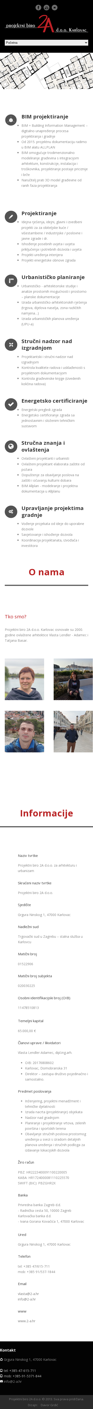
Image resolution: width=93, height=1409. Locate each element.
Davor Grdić (49, 1405)
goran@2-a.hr (74, 739)
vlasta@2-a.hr (25, 689)
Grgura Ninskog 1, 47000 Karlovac (30, 1359)
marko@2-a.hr (26, 739)
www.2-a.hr (26, 1321)
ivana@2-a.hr (74, 687)
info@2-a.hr (27, 1299)
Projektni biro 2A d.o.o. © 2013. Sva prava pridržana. (46, 1399)
